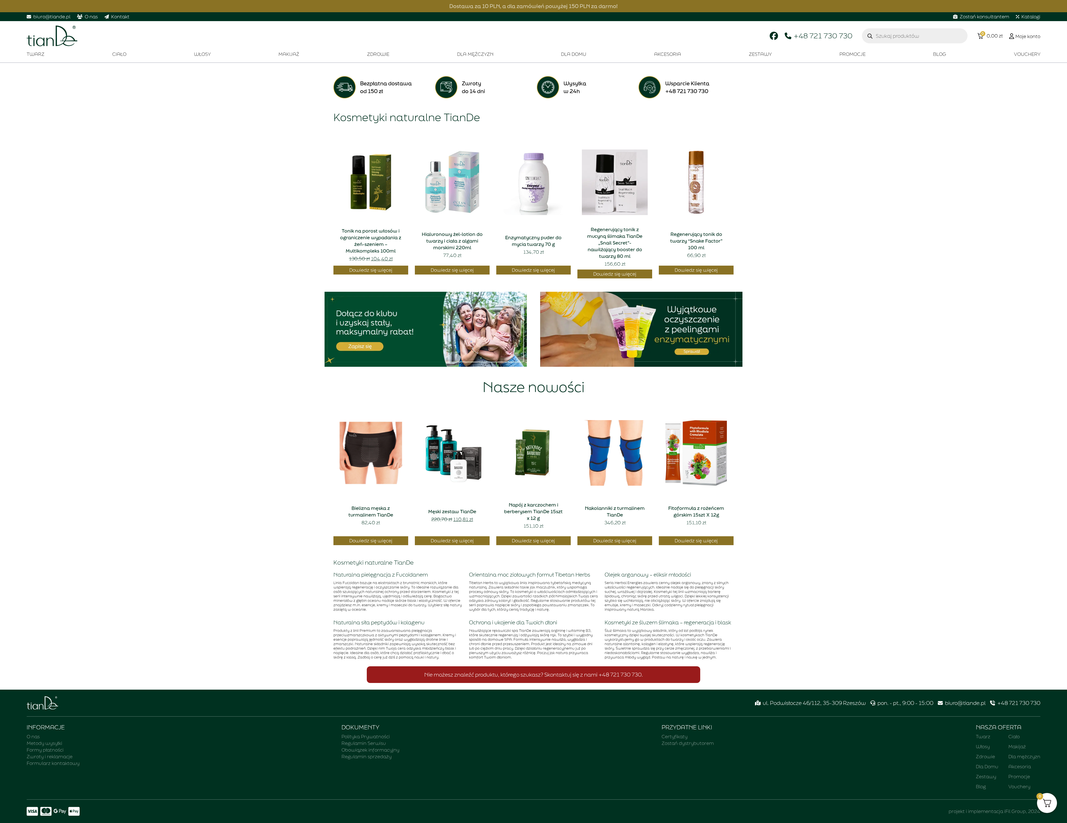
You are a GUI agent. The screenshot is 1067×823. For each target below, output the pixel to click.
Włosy (202, 54)
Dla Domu (573, 54)
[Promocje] (426, 329)
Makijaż (288, 54)
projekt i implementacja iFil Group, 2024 (994, 811)
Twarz (35, 54)
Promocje (852, 54)
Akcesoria (667, 54)
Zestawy (760, 54)
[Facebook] (774, 36)
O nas (33, 736)
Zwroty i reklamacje (50, 756)
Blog (939, 54)
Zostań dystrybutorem (688, 743)
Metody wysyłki (44, 743)
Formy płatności (45, 750)
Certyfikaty (674, 736)
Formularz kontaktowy (53, 763)
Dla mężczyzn (475, 54)
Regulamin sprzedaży (366, 756)
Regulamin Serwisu (363, 743)
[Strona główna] (52, 36)
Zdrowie (378, 54)
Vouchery (1027, 54)
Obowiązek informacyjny (370, 750)
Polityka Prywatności (365, 736)
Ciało (119, 54)
